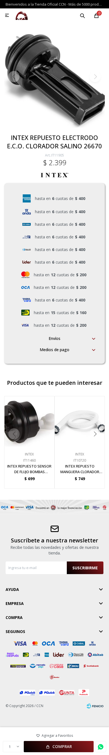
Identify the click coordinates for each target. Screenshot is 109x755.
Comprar (62, 746)
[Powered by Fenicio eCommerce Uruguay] (95, 706)
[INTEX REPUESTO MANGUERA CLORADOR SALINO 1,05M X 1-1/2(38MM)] (79, 421)
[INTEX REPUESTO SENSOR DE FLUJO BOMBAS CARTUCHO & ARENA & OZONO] (29, 421)
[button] (82, 15)
